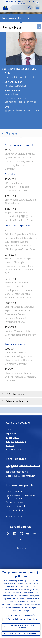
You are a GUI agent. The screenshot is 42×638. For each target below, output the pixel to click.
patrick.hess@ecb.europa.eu (23, 111)
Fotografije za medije (16, 442)
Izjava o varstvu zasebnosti (22, 615)
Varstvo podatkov (14, 492)
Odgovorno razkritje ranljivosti (21, 476)
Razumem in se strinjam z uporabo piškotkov (23, 627)
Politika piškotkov (14, 502)
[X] (8, 533)
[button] (37, 2)
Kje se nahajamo (14, 450)
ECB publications (15, 394)
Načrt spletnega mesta (16, 516)
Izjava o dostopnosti (16, 506)
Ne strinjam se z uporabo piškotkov (22, 633)
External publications (17, 401)
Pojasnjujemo (12, 438)
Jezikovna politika (14, 510)
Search (29, 8)
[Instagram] (21, 533)
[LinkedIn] (15, 533)
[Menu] (37, 7)
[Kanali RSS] (21, 539)
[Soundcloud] (34, 533)
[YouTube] (28, 533)
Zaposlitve (11, 434)
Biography (11, 133)
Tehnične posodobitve (17, 472)
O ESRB (9, 429)
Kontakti (10, 446)
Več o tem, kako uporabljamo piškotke (23, 619)
